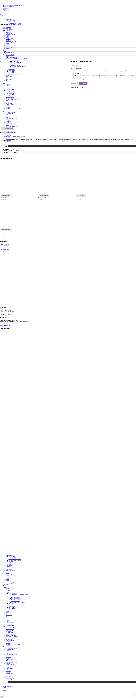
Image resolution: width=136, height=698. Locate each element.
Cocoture (8, 643)
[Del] (2, 696)
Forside (1, 58)
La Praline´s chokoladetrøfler (12, 635)
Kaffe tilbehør (9, 565)
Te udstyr (8, 44)
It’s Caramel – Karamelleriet (12, 636)
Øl (3, 50)
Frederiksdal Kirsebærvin (11, 662)
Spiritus (4, 45)
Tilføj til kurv (83, 83)
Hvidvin (7, 652)
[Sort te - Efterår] (16, 177)
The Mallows (9, 639)
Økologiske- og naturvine (11, 654)
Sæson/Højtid (6, 27)
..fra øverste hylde (10, 649)
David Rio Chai (9, 42)
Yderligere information (7, 128)
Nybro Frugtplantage (10, 622)
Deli (4, 618)
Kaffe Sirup (8, 564)
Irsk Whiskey (11, 607)
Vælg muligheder (6, 195)
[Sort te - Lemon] (16, 216)
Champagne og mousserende (12, 655)
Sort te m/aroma (9, 34)
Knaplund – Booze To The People (13, 610)
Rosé (7, 653)
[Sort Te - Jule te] (53, 177)
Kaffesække (8, 566)
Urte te (7, 37)
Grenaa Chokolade (10, 627)
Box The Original (10, 629)
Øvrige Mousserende (10, 664)
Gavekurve (8, 667)
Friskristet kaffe (9, 555)
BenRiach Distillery (15, 596)
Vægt (77, 79)
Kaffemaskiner (9, 569)
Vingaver (8, 672)
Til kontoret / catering (10, 570)
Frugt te (7, 40)
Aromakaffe (8, 562)
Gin (6, 589)
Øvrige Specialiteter (10, 625)
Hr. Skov (8, 620)
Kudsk (7, 621)
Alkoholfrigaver (9, 676)
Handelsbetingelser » (4, 249)
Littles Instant (9, 568)
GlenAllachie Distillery (16, 599)
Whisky (7, 592)
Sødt (4, 48)
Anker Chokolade (10, 630)
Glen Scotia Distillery (16, 598)
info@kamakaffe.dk (5, 325)
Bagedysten (8, 641)
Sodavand (5, 52)
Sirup (7, 616)
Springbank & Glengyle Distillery (18, 602)
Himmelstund (9, 624)
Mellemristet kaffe (12, 557)
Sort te (7, 32)
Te (3, 31)
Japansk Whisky (12, 608)
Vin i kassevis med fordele (11, 648)
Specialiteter (5, 46)
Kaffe (4, 30)
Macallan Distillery (15, 601)
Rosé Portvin (11, 659)
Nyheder (5, 28)
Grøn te (7, 35)
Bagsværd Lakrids (10, 634)
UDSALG (5, 56)
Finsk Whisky (11, 606)
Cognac (7, 611)
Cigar (7, 617)
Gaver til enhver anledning (9, 54)
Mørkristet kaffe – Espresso (14, 559)
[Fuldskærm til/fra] (3, 696)
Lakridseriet (8, 638)
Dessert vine (8, 657)
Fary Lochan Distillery (16, 597)
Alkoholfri (5, 53)
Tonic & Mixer (9, 615)
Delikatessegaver (9, 669)
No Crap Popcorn (10, 640)
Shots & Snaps (9, 612)
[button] (1, 15)
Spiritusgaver (9, 673)
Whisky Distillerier (12, 593)
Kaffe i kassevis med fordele (14, 560)
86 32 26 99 (3, 324)
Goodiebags (8, 671)
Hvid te (7, 36)
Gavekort (8, 677)
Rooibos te (8, 39)
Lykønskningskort (10, 678)
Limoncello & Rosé (10, 588)
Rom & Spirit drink (10, 590)
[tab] (7, 128)
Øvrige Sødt (8, 645)
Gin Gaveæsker (9, 674)
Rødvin (7, 650)
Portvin (7, 658)
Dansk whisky (11, 604)
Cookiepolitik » (3, 251)
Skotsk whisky (11, 603)
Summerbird (8, 631)
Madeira (7, 660)
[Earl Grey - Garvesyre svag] (91, 177)
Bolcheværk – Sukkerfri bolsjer (13, 644)
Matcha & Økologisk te (11, 41)
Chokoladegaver (9, 668)
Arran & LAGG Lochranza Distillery (19, 594)
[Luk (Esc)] (0, 696)
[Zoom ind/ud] (4, 696)
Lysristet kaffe (11, 556)
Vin (3, 49)
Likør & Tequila (9, 613)
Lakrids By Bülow (10, 632)
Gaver (4, 666)
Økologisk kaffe (9, 561)
